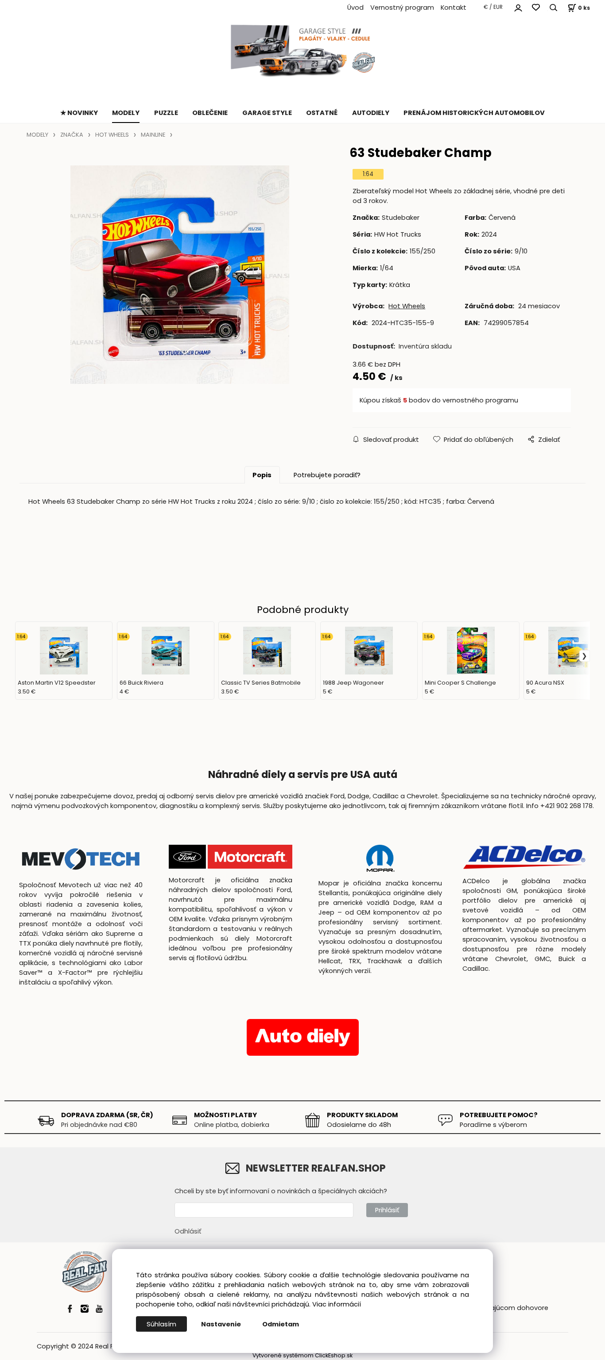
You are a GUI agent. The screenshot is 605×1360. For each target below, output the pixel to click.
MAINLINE (153, 134)
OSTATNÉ (321, 112)
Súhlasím (161, 1324)
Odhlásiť (188, 1231)
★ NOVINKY (79, 112)
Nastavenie (221, 1324)
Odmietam (280, 1324)
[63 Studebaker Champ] (180, 274)
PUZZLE (166, 112)
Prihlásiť (387, 1210)
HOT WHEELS (112, 134)
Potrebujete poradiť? (327, 475)
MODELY (126, 112)
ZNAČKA (71, 134)
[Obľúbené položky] (535, 7)
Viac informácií (336, 1304)
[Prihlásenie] (518, 6)
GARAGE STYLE (267, 112)
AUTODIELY (370, 112)
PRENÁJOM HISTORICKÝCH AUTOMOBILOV (474, 112)
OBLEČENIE (210, 112)
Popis (261, 475)
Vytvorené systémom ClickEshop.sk (302, 1355)
